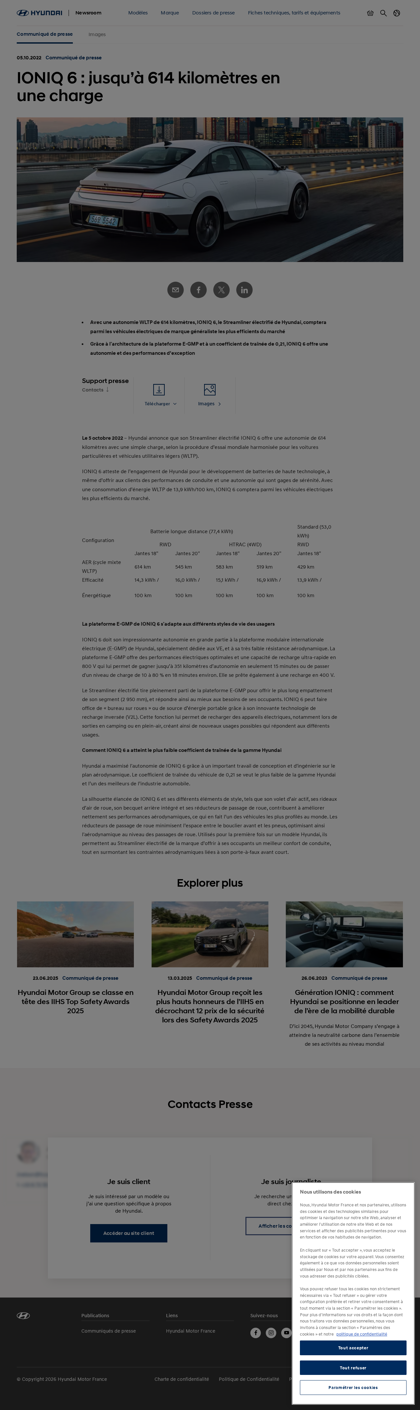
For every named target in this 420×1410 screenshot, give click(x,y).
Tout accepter (353, 1348)
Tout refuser (353, 1367)
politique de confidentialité (361, 1334)
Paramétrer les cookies (353, 1387)
